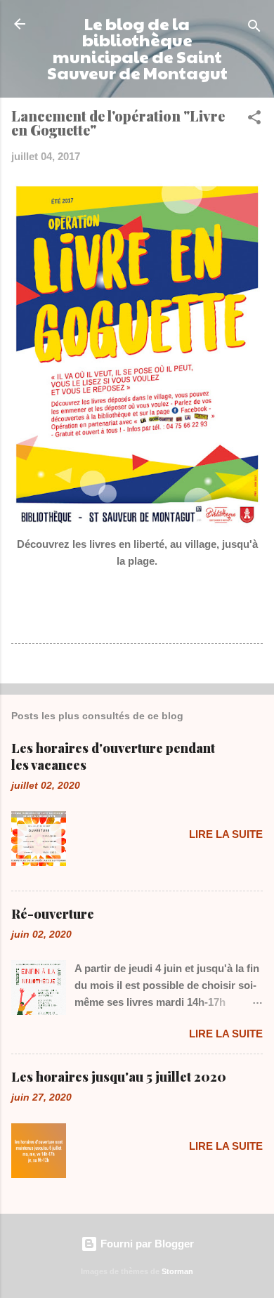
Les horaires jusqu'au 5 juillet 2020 (118, 1076)
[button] (254, 120)
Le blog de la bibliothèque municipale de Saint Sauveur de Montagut (137, 48)
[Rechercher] (254, 28)
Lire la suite (226, 834)
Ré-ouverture (52, 913)
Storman (177, 1271)
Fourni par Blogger (146, 1244)
